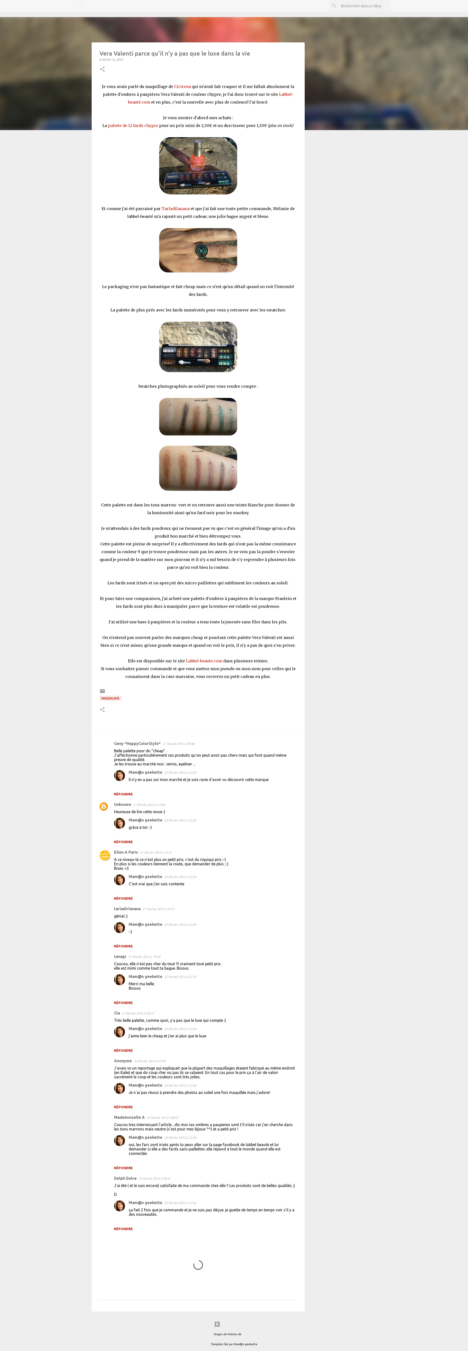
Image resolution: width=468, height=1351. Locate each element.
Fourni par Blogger (237, 1324)
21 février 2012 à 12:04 (149, 804)
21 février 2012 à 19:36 (144, 956)
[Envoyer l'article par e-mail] (102, 693)
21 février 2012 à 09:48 (179, 743)
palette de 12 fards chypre (133, 125)
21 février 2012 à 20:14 (138, 1013)
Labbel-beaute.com (204, 660)
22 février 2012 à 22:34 (180, 876)
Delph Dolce (125, 1178)
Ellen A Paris (126, 852)
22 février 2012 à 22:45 (180, 1203)
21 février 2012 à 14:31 (156, 852)
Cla (117, 1013)
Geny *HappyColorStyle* (137, 743)
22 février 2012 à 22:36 (180, 1137)
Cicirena (182, 86)
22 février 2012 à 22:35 (180, 976)
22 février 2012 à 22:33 (180, 772)
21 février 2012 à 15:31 (159, 909)
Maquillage (110, 698)
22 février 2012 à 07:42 (150, 1061)
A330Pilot (248, 1334)
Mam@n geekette (145, 772)
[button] (102, 69)
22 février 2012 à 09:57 (163, 1117)
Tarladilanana (176, 208)
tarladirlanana (127, 909)
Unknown (122, 804)
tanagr (120, 956)
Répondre (123, 794)
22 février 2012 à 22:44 (180, 1029)
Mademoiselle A (129, 1117)
